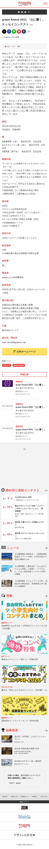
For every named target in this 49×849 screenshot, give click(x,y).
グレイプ (6, 365)
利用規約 (34, 796)
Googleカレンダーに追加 (11, 37)
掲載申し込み (14, 796)
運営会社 (4, 796)
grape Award (19, 365)
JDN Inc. (30, 845)
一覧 (46, 548)
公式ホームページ (26, 351)
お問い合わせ (44, 796)
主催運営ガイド (24, 796)
